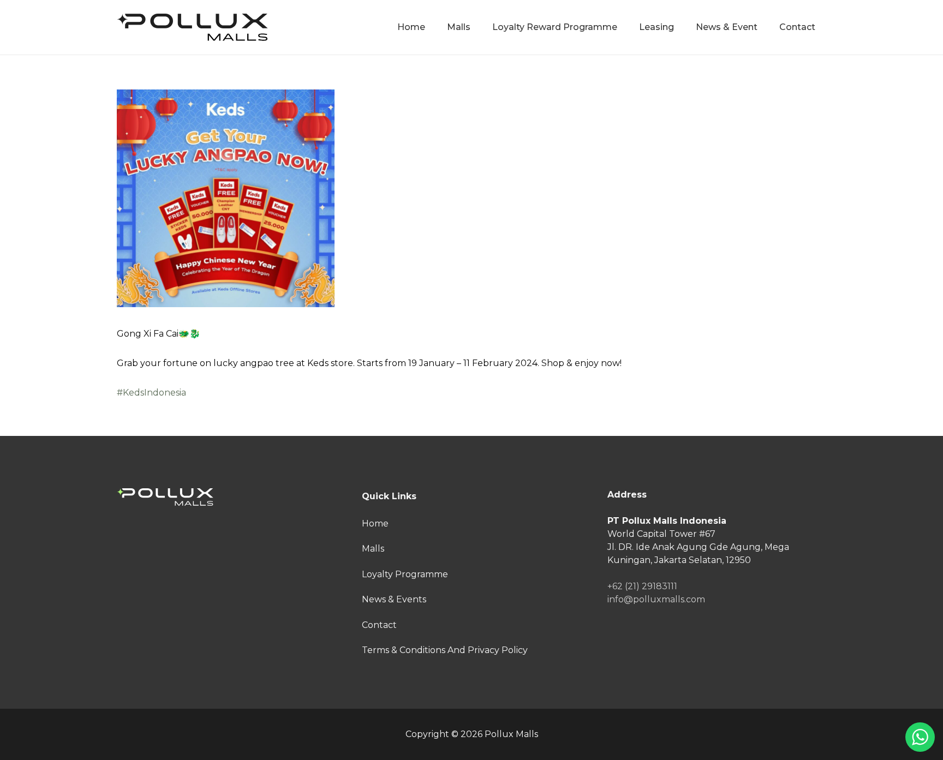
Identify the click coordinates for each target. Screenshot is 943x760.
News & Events (394, 599)
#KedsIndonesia (151, 392)
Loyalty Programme (405, 574)
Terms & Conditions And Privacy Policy (445, 650)
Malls (373, 548)
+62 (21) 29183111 (642, 586)
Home (375, 523)
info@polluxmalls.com (656, 599)
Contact (379, 625)
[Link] (192, 27)
